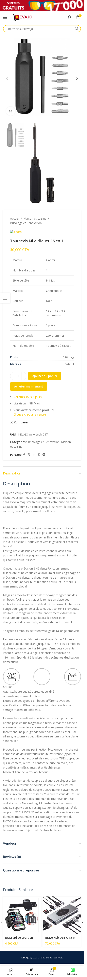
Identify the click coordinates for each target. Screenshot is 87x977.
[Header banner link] (42, 5)
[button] (7, 77)
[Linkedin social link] (34, 448)
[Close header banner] (79, 5)
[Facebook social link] (23, 448)
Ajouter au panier (44, 369)
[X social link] (29, 448)
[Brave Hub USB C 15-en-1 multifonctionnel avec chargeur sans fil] (62, 909)
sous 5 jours (28, 390)
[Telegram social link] (44, 448)
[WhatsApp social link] (38, 448)
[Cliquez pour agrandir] (10, 108)
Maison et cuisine (34, 212)
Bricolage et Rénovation (26, 216)
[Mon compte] (70, 17)
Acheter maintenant (28, 380)
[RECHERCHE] (76, 28)
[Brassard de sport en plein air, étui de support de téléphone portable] (22, 909)
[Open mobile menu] (5, 17)
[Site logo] (22, 17)
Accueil (14, 212)
